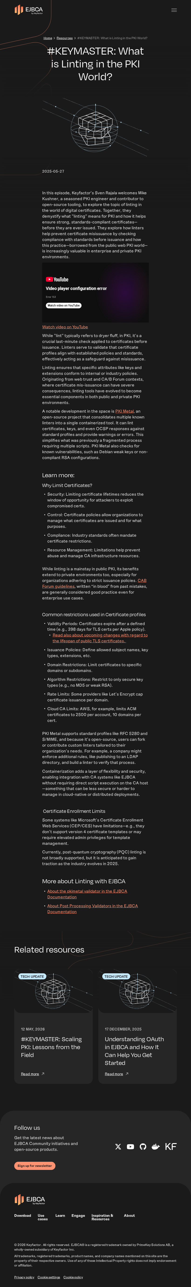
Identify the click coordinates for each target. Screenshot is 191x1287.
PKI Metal (124, 411)
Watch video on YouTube (65, 326)
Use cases (43, 1217)
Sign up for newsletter (34, 1166)
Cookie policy (73, 1277)
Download (22, 1215)
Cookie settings (49, 1277)
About (129, 1215)
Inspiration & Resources (102, 1217)
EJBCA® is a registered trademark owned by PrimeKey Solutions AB (120, 1245)
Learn (60, 1215)
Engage (78, 1215)
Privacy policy (24, 1277)
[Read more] (53, 1026)
